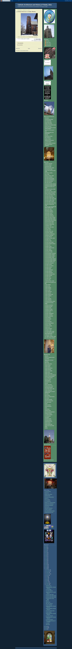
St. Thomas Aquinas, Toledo (49, 331)
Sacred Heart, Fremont (48, 213)
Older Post (40, 48)
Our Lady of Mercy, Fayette (49, 201)
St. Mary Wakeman (49, 604)
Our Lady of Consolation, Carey (50, 194)
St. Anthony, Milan (48, 229)
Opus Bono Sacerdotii (48, 399)
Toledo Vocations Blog (48, 424)
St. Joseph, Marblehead (49, 269)
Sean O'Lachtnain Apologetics (50, 411)
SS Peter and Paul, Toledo (49, 222)
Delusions (47, 600)
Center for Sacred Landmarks (50, 376)
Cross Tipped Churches (49, 377)
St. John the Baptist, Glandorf (50, 254)
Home (29, 48)
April (47, 580)
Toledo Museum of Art (48, 421)
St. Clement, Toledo (48, 240)
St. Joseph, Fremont (48, 267)
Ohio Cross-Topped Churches (50, 396)
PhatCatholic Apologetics (49, 505)
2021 (46, 552)
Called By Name (47, 495)
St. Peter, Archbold (48, 318)
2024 (46, 548)
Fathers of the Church (48, 123)
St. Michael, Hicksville (48, 306)
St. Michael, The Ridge (48, 309)
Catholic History (47, 372)
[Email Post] (34, 39)
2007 (46, 627)
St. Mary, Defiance (48, 287)
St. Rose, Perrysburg (48, 328)
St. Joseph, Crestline (48, 264)
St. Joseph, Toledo (48, 278)
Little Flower (48, 624)
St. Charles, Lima (48, 239)
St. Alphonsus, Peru (48, 225)
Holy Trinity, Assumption (49, 181)
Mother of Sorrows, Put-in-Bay (50, 193)
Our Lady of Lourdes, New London (50, 198)
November (48, 571)
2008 (46, 626)
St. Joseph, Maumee (48, 271)
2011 (46, 566)
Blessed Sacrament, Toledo (49, 167)
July (47, 576)
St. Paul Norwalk (48, 589)
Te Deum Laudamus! (48, 509)
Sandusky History (48, 410)
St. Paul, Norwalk (48, 317)
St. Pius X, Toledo (48, 324)
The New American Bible (49, 119)
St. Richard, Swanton (48, 325)
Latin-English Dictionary (49, 387)
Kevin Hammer (48, 45)
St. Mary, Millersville (48, 291)
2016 (46, 559)
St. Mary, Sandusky (48, 295)
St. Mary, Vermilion (48, 298)
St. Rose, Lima (47, 327)
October (47, 572)
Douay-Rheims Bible (48, 122)
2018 (46, 556)
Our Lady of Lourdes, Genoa (49, 197)
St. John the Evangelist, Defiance (50, 258)
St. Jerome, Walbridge (48, 250)
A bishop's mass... (49, 585)
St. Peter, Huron (47, 320)
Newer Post (18, 48)
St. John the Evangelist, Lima (50, 261)
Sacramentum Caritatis (48, 136)
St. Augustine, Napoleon (49, 232)
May (47, 579)
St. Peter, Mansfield (48, 321)
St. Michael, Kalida (48, 307)
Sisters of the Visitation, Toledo (50, 218)
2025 (46, 547)
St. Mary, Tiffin (47, 297)
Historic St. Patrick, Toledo (49, 175)
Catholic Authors (47, 366)
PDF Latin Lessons (48, 402)
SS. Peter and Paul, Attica (50, 610)
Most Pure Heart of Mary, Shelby (50, 191)
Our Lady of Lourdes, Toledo (49, 200)
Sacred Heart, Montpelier (49, 214)
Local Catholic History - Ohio (49, 388)
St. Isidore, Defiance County (49, 247)
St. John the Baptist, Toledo (49, 257)
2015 (46, 560)
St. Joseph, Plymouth (48, 275)
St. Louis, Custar (47, 279)
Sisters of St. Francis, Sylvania (50, 217)
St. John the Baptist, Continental (50, 253)
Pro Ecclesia (47, 506)
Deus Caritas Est (48, 137)
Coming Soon (48, 602)
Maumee (35, 40)
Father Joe (46, 498)
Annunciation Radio (48, 166)
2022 (46, 551)
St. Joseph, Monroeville (49, 272)
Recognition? (46, 100)
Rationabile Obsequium (48, 508)
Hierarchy (46, 383)
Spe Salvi (46, 134)
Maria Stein (47, 393)
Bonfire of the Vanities (48, 494)
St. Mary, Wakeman (48, 299)
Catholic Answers (48, 365)
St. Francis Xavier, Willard (49, 242)
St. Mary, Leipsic (47, 290)
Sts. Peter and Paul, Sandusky (50, 337)
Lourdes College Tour (48, 390)
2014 (46, 562)
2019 (46, 555)
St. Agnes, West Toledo (50, 594)
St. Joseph (39, 40)
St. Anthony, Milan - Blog (49, 231)
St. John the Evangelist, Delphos (50, 260)
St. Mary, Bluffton (48, 284)
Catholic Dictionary (48, 369)
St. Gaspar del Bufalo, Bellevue (50, 243)
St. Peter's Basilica (48, 141)
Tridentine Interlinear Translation (50, 143)
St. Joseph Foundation (48, 414)
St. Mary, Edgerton (48, 288)
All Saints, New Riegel (48, 163)
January (47, 584)
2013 (46, 563)
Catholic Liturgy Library (48, 373)
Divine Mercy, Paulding (48, 172)
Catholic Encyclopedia (48, 370)
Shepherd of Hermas (48, 413)
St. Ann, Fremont (48, 228)
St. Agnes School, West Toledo (51, 595)
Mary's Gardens (47, 395)
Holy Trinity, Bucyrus (48, 182)
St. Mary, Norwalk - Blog (49, 294)
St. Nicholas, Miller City (49, 310)
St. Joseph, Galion (48, 268)
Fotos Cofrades (47, 499)
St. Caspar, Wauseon (48, 236)
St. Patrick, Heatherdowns (49, 313)
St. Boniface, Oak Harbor (49, 235)
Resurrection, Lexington (49, 210)
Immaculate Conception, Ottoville (50, 185)
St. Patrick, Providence (49, 314)
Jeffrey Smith (48, 42)
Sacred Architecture (48, 406)
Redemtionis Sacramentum (49, 140)
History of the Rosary (48, 384)
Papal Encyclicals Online (49, 400)
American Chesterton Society (50, 357)
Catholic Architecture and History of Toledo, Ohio (35, 5)
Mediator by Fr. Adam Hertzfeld (50, 502)
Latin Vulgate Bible (48, 120)
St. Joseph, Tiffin (48, 276)
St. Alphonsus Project (49, 619)
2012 (46, 564)
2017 (46, 558)
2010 (46, 567)
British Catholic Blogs (48, 363)
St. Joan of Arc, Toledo (48, 251)
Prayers (46, 403)
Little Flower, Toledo (48, 190)
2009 (46, 568)
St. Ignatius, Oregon (48, 246)
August (47, 575)
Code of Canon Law (48, 126)
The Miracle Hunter (48, 418)
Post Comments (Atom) (24, 50)
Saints (46, 407)
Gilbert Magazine (47, 380)
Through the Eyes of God (49, 512)
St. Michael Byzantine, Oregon (50, 301)
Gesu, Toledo (47, 174)
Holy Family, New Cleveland (49, 178)
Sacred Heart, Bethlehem (49, 211)
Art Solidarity (47, 358)
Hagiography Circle (48, 381)
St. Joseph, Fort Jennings (49, 265)
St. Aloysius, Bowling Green (49, 224)
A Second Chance (48, 491)
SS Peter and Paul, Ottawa (49, 221)
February (47, 583)
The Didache (47, 417)
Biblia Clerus (47, 362)
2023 (46, 550)
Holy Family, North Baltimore (49, 179)
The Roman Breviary (48, 420)
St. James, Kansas (48, 249)
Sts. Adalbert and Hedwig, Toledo (50, 336)
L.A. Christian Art (48, 501)
